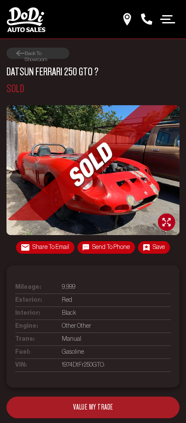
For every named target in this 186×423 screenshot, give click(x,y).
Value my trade (93, 407)
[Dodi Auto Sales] (25, 19)
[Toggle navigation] (168, 18)
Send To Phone (111, 247)
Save (159, 247)
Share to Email (50, 247)
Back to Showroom (36, 53)
